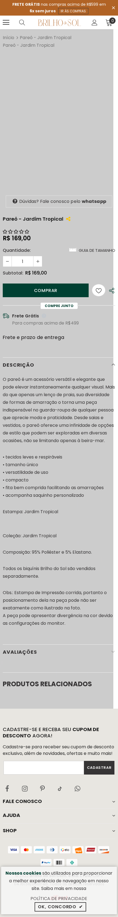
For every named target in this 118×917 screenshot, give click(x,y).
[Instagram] (24, 788)
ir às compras (73, 11)
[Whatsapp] (77, 788)
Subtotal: (13, 273)
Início (8, 37)
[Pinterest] (42, 788)
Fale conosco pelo (62, 201)
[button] (16, 232)
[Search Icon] (27, 22)
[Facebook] (7, 788)
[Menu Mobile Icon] (6, 22)
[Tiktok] (59, 788)
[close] (113, 7)
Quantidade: (17, 250)
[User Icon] (94, 22)
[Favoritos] (98, 290)
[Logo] (59, 22)
